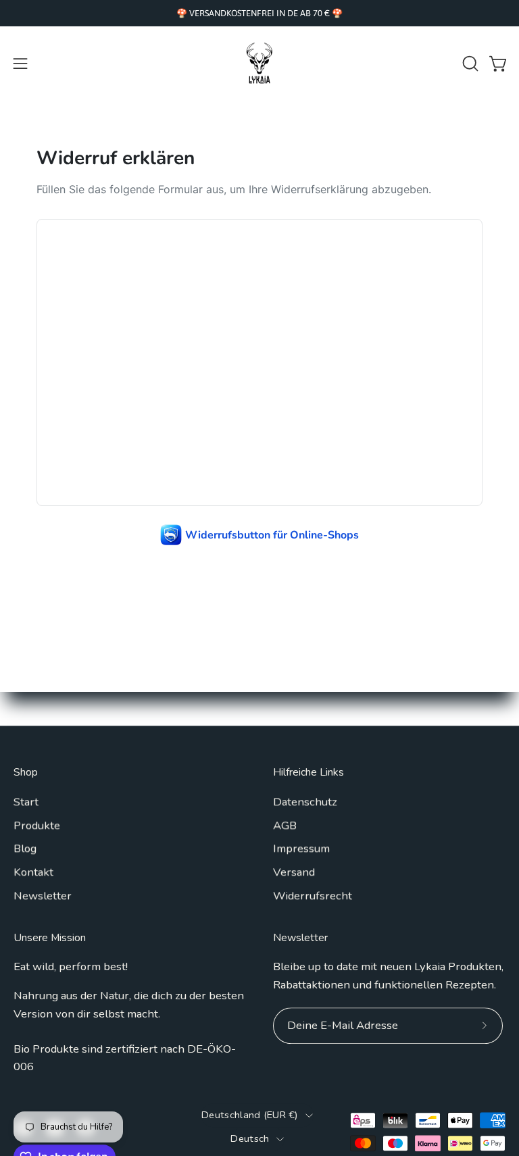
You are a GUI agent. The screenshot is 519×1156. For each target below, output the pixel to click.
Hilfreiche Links (308, 773)
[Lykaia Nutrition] (259, 63)
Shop (26, 773)
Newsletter (43, 895)
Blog (25, 848)
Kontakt (33, 872)
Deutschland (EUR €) (250, 1115)
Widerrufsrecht (312, 895)
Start (26, 801)
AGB (285, 825)
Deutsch (249, 1138)
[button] (469, 63)
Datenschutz (305, 801)
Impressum (301, 848)
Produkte (37, 825)
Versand (294, 872)
